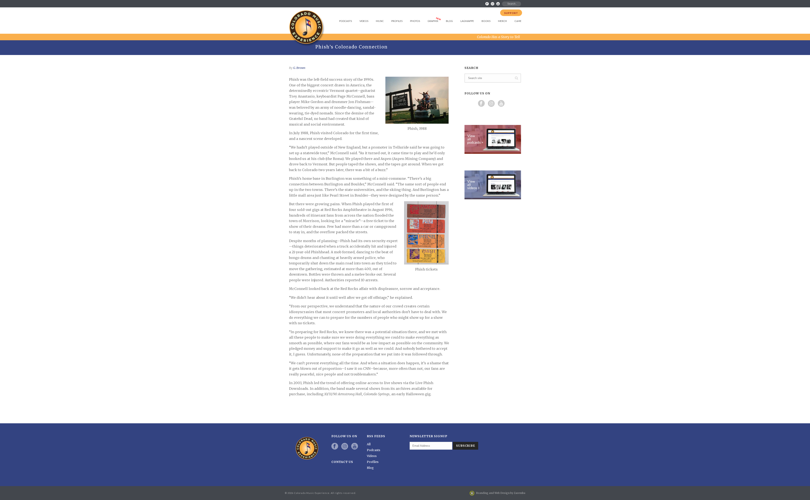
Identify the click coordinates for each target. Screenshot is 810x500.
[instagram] (344, 446)
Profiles (372, 462)
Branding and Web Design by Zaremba (500, 493)
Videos (372, 456)
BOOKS (486, 21)
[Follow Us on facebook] (481, 103)
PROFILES (396, 21)
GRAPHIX (433, 21)
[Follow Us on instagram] (491, 103)
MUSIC (380, 21)
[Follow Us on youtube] (501, 103)
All (369, 444)
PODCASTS (345, 21)
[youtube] (354, 446)
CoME (517, 21)
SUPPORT (511, 13)
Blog (370, 468)
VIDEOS (363, 21)
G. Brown (299, 68)
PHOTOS (415, 21)
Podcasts (373, 450)
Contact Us (342, 462)
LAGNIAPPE (467, 21)
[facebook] (334, 446)
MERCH (502, 21)
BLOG (449, 21)
